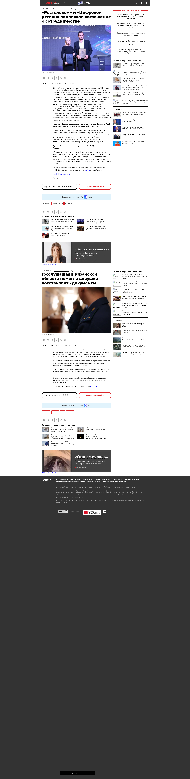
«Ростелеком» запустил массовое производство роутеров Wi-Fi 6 (62, 220)
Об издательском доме (103, 479)
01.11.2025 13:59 (46, 9)
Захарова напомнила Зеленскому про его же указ (133, 142)
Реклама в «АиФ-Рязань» (83, 479)
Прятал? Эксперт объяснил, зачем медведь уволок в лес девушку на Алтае (134, 72)
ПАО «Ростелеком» (61, 174)
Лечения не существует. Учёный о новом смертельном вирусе (133, 64)
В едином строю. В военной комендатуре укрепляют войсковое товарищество (130, 52)
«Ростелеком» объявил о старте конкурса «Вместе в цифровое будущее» (62, 228)
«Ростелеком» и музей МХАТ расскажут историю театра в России (96, 228)
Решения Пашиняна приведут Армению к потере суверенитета (133, 127)
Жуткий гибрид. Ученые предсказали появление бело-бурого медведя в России (135, 101)
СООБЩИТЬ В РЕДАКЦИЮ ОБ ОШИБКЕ (114, 482)
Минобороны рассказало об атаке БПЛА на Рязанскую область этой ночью (130, 25)
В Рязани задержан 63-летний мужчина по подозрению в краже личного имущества (62, 429)
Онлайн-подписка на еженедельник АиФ (70, 482)
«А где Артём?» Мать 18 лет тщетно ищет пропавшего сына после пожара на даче (134, 290)
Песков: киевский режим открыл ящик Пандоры (133, 120)
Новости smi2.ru (49, 264)
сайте (87, 170)
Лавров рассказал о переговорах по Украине (134, 331)
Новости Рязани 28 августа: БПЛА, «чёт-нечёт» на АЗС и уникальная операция (131, 16)
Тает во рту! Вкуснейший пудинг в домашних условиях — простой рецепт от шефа (134, 298)
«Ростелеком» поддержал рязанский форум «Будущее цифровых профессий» (95, 221)
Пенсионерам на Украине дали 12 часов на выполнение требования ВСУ (133, 346)
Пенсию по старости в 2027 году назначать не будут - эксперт (133, 353)
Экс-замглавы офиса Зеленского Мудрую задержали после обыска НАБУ (133, 325)
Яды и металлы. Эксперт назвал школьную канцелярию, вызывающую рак (133, 80)
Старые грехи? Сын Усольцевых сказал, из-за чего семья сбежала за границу (134, 276)
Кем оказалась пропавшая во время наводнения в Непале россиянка (134, 338)
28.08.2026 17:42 (47, 271)
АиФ (56, 334)
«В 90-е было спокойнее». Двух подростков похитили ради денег (134, 93)
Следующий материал (77, 773)
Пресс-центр (118, 479)
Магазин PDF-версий (132, 479)
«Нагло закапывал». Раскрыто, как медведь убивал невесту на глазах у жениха (134, 283)
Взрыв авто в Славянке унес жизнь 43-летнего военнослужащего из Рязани (130, 43)
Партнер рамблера (75, 511)
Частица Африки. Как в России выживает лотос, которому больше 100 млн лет (134, 312)
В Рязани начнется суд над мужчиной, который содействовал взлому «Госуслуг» (62, 436)
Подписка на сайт (93, 482)
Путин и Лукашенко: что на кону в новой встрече (133, 135)
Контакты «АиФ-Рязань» (64, 479)
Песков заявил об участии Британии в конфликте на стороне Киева (134, 113)
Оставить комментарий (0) (95, 186)
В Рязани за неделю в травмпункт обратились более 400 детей (97, 428)
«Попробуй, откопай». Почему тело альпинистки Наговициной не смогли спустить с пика (134, 87)
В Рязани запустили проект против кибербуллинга (60, 234)
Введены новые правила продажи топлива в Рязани (131, 34)
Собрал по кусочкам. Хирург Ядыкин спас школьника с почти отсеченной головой (135, 305)
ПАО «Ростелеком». (48, 73)
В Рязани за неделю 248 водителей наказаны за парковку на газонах (62, 443)
